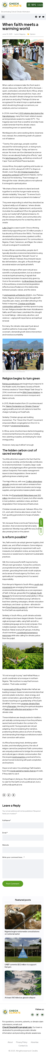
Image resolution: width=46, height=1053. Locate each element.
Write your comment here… (13, 857)
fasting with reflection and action (18, 709)
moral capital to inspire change (23, 771)
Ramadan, (12, 706)
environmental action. (20, 426)
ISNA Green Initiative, (31, 392)
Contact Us (23, 1046)
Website (5, 845)
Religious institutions (11, 384)
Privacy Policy (21, 1042)
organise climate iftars (30, 703)
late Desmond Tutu (13, 158)
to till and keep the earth (32, 281)
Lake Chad (7, 228)
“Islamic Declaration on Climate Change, (22, 406)
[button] (3, 17)
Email (5, 833)
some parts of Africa (12, 689)
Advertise (34, 1042)
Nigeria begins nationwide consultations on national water (22, 932)
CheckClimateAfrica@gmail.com (17, 1027)
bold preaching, (19, 757)
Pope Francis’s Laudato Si (16, 607)
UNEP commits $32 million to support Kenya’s (20, 965)
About (10, 1042)
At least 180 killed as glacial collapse (20, 997)
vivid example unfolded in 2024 (17, 295)
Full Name (6, 820)
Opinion (32, 34)
